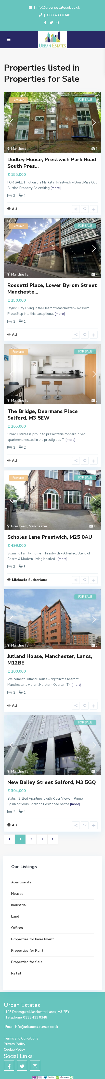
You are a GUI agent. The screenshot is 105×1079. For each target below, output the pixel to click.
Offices (17, 927)
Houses (17, 893)
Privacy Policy (14, 1044)
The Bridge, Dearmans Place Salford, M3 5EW (42, 414)
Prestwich (19, 526)
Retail (16, 973)
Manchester (20, 149)
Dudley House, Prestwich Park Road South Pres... (51, 163)
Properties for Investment (32, 939)
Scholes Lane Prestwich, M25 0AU (49, 537)
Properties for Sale (27, 962)
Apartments (21, 882)
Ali (14, 209)
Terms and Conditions (21, 1038)
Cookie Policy (14, 1049)
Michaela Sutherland (29, 580)
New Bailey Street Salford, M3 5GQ (51, 782)
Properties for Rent (27, 950)
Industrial (19, 905)
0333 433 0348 (58, 15)
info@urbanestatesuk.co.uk (58, 7)
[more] (55, 188)
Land (15, 916)
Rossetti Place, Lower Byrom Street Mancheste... (52, 288)
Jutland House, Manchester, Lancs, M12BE (49, 659)
